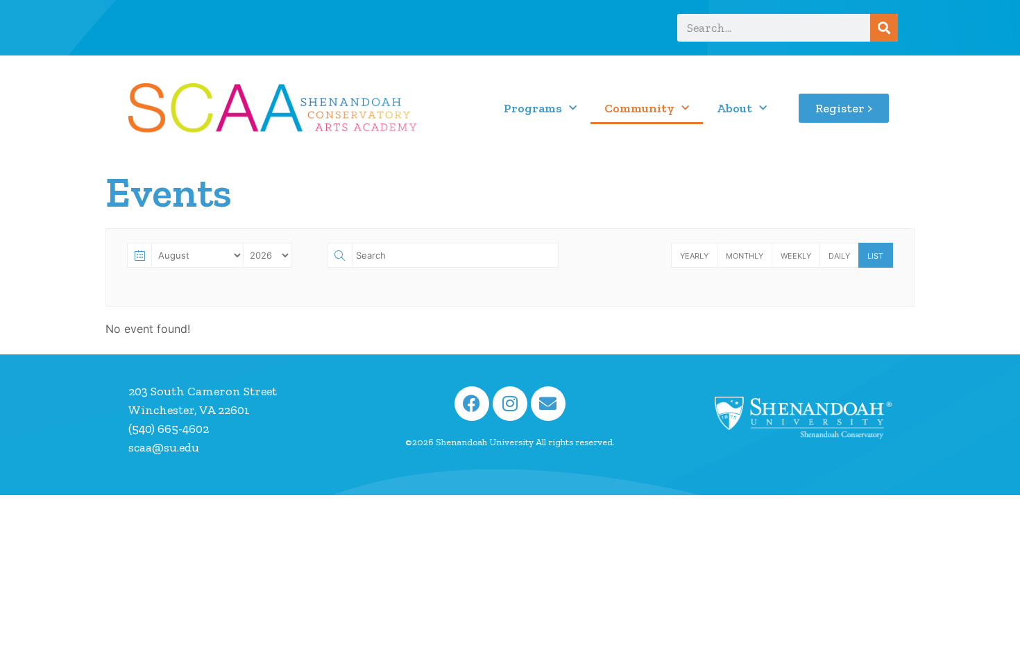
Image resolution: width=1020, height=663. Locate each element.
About (734, 108)
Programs (533, 108)
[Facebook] (471, 403)
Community (639, 108)
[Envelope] (548, 403)
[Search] (884, 28)
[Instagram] (510, 403)
